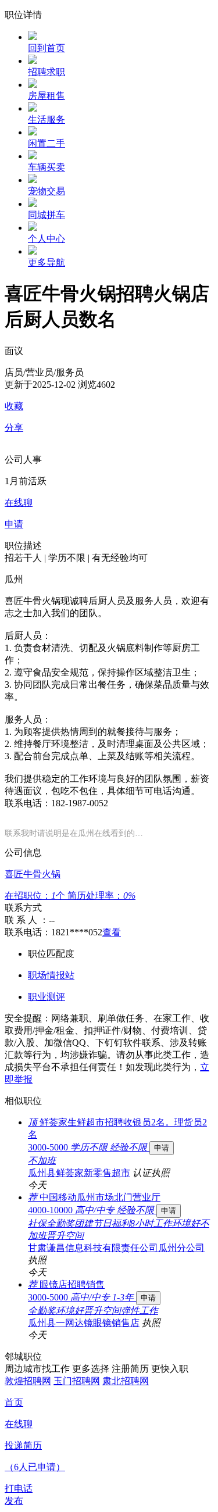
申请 (161, 1147)
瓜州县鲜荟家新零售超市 (79, 1173)
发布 (14, 1501)
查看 (111, 932)
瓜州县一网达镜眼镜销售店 (84, 1323)
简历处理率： (101, 895)
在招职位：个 (36, 895)
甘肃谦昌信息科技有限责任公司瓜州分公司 (116, 1248)
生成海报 (197, 1421)
